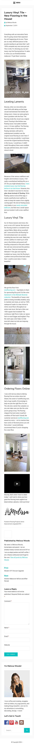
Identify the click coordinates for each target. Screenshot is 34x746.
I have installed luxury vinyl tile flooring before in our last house (16, 186)
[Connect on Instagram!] (21, 722)
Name (6, 628)
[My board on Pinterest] (11, 722)
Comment (8, 601)
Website (7, 645)
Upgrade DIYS (17, 524)
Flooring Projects (15, 521)
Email (6, 636)
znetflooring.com (9, 290)
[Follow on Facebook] (6, 722)
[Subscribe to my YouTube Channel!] (16, 722)
